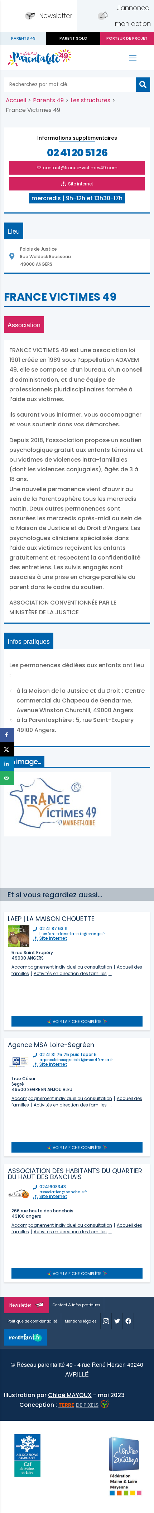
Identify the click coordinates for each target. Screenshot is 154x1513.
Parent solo (73, 38)
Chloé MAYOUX (70, 1395)
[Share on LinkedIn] (7, 763)
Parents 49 (48, 100)
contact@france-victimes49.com (80, 168)
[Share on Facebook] (7, 735)
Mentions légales (81, 1321)
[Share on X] (7, 749)
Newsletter (55, 15)
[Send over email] (7, 778)
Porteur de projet (127, 38)
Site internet (80, 184)
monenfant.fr (25, 1337)
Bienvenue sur (23, 38)
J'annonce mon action (133, 15)
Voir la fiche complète (77, 1021)
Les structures (90, 100)
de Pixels (78, 1405)
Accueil (16, 100)
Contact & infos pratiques (76, 1305)
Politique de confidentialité (32, 1321)
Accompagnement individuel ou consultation (61, 967)
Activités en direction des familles (70, 973)
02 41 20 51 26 (77, 153)
